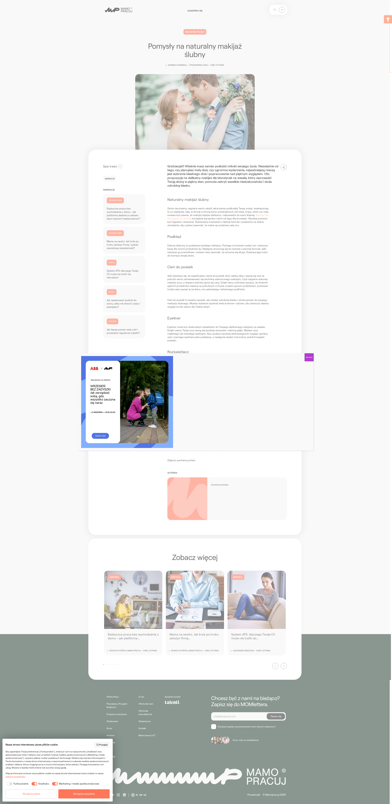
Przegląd (103, 744)
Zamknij (309, 357)
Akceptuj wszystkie (84, 794)
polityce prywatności (15, 776)
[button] (388, 19)
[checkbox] (17, 784)
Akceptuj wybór (31, 794)
